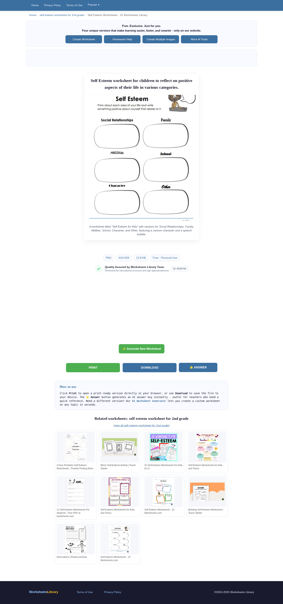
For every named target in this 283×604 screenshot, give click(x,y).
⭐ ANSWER (198, 367)
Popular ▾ (93, 4)
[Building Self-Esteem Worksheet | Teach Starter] (207, 492)
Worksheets (43, 592)
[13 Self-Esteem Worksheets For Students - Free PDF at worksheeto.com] (75, 492)
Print (93, 367)
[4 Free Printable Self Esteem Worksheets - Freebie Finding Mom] (75, 447)
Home (35, 5)
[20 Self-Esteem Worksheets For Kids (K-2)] (163, 447)
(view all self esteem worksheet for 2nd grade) (141, 425)
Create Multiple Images (161, 39)
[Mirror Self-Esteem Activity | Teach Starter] (119, 447)
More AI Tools (199, 39)
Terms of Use (74, 5)
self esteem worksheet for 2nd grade (62, 15)
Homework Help (122, 39)
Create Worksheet (84, 39)
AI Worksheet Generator (149, 400)
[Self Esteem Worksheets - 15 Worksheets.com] (163, 492)
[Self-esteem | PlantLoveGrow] (75, 539)
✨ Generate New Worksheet (141, 348)
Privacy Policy (52, 5)
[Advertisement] (141, 310)
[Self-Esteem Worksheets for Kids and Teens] (207, 447)
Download (149, 367)
